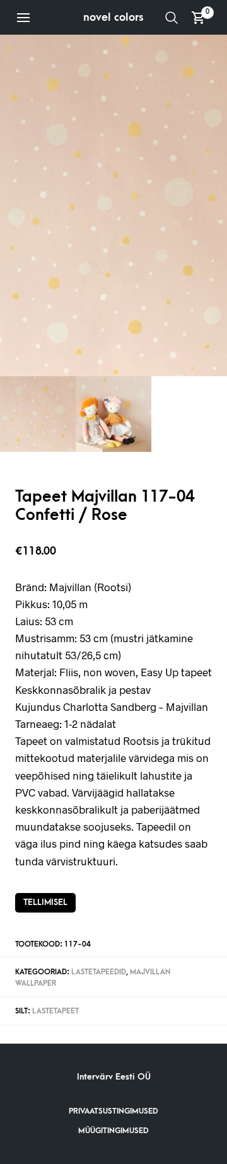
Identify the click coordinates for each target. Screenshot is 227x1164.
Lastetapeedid (98, 972)
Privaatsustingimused (113, 1111)
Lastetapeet (55, 1011)
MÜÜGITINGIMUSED (113, 1130)
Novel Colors (113, 17)
